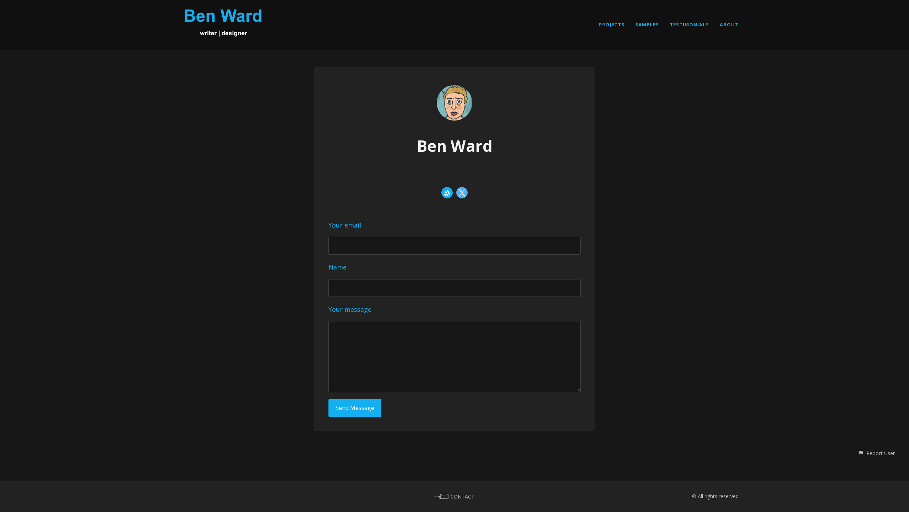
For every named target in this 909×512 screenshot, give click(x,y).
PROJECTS (612, 24)
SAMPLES (647, 24)
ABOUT (729, 24)
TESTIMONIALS (689, 24)
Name (337, 267)
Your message (349, 309)
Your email (344, 225)
